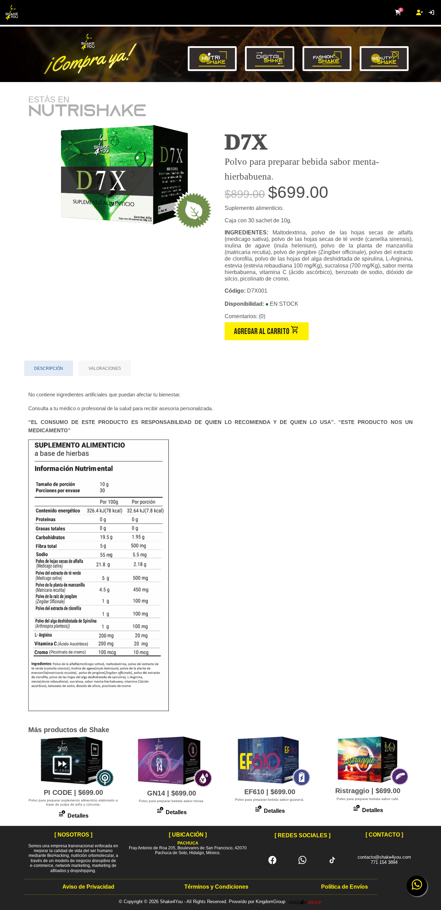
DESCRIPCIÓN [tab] (48, 368)
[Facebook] (272, 859)
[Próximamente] (326, 66)
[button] (398, 13)
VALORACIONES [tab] (105, 368)
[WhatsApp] (302, 859)
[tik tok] (332, 859)
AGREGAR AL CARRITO (266, 330)
